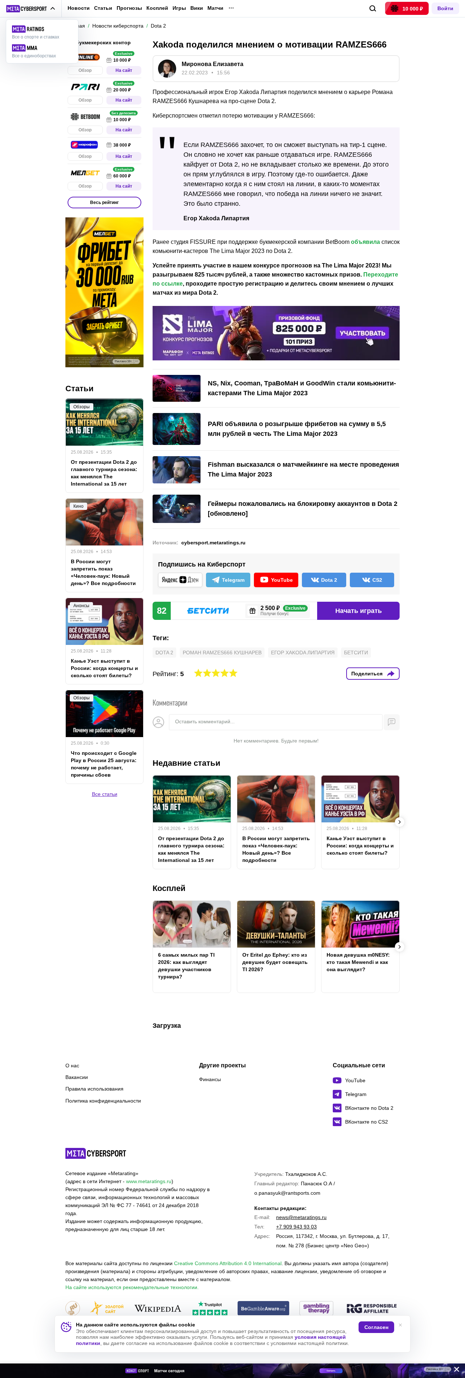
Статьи (103, 8)
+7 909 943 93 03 (296, 1227)
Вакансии (76, 1077)
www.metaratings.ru (148, 1181)
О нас (72, 1065)
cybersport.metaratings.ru (213, 542)
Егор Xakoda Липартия (303, 652)
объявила (365, 242)
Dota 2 (164, 652)
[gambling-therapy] (316, 1309)
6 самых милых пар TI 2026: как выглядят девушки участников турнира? (186, 966)
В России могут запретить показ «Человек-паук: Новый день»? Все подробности (276, 849)
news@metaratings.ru (301, 1217)
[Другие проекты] (31, 8)
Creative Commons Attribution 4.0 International (228, 1263)
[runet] (72, 1309)
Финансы (210, 1079)
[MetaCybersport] (95, 1153)
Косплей (157, 8)
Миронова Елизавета (212, 64)
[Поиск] (372, 8)
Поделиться (367, 673)
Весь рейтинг (104, 202)
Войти (445, 8)
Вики (196, 8)
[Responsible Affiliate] (372, 1309)
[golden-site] (107, 1309)
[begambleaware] (264, 1309)
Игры (179, 8)
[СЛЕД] (399, 822)
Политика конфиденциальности (103, 1101)
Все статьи (104, 794)
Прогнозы (129, 8)
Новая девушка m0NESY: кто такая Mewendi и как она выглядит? (358, 962)
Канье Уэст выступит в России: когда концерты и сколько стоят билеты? (360, 845)
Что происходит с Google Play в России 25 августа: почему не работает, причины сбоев (104, 764)
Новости (79, 8)
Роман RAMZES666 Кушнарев (222, 652)
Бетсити (356, 652)
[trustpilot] (210, 1309)
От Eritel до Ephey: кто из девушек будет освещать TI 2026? (275, 962)
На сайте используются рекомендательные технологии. (132, 1287)
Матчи (215, 8)
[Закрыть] (454, 1370)
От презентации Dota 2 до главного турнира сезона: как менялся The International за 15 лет (191, 849)
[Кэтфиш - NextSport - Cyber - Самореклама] (232, 1370)
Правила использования (94, 1089)
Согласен (376, 1327)
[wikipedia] (157, 1309)
